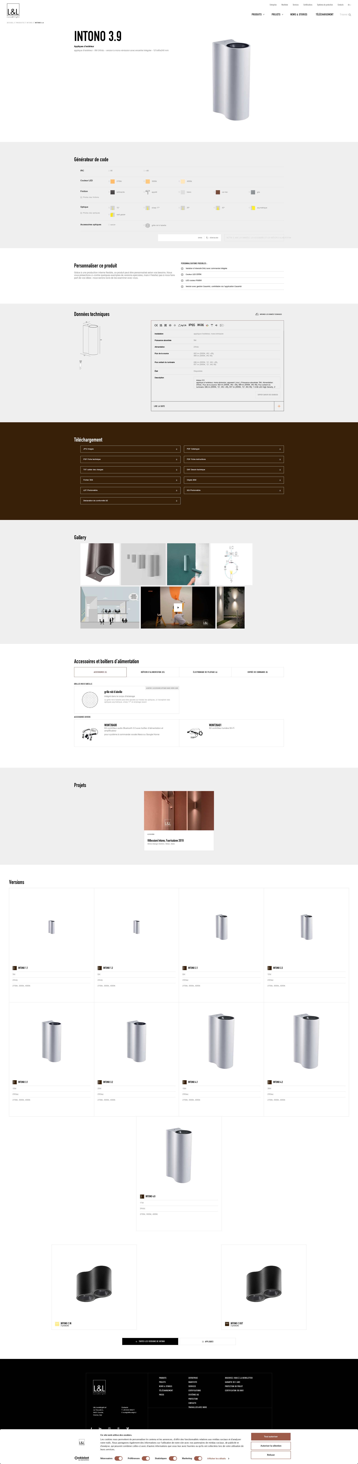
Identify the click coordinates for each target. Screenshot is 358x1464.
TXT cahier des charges (93, 470)
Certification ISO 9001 (234, 1390)
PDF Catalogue (193, 449)
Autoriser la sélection (271, 1446)
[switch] (146, 1458)
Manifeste (285, 5)
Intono (30, 22)
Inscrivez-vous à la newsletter (239, 1378)
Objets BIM (191, 480)
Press (161, 1395)
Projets (276, 14)
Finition (84, 191)
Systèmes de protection (325, 5)
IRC (82, 171)
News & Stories (298, 14)
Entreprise (273, 5)
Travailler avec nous (198, 1407)
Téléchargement (325, 14)
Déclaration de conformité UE (95, 501)
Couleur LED (86, 181)
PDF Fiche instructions (196, 459)
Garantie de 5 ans (232, 1382)
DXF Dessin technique (196, 470)
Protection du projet (234, 1386)
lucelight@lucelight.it (129, 1412)
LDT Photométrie (90, 490)
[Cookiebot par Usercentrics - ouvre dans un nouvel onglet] (82, 1458)
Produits (257, 14)
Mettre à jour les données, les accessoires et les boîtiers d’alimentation (255, 238)
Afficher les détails (216, 1458)
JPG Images (88, 449)
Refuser (271, 1455)
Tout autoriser (271, 1436)
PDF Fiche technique (92, 459)
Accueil (10, 22)
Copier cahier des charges (268, 395)
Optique (84, 207)
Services (296, 5)
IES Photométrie (193, 490)
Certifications (307, 5)
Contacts (340, 5)
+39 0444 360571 (129, 1410)
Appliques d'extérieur (84, 46)
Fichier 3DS (88, 480)
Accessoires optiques (90, 225)
